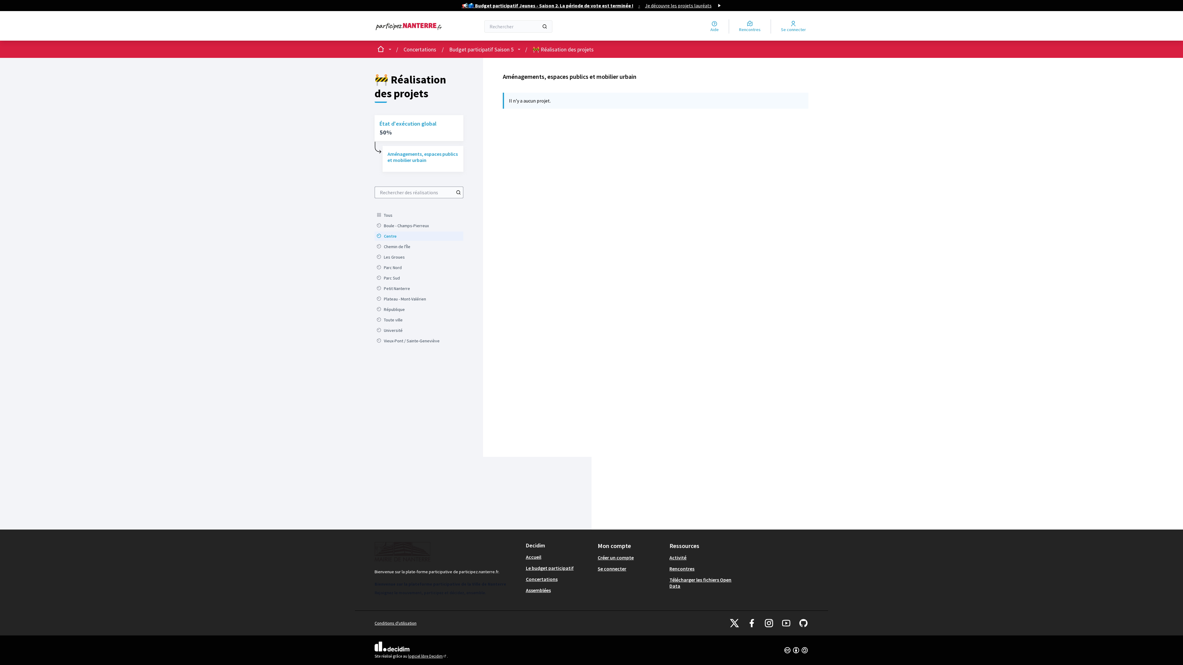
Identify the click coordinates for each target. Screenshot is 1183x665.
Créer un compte (616, 557)
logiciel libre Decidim (427, 656)
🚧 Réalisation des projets (563, 49)
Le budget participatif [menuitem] (550, 568)
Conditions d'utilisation (396, 623)
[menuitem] (419, 215)
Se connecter (612, 569)
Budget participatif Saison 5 (481, 49)
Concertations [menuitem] (542, 579)
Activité (677, 557)
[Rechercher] (545, 26)
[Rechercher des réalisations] (458, 192)
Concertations (420, 49)
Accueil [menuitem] (533, 557)
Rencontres (681, 569)
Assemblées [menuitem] (538, 590)
